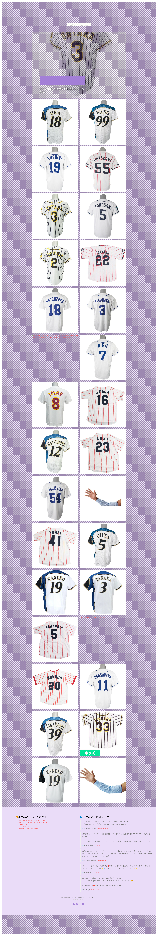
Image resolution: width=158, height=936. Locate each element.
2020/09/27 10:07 (102, 860)
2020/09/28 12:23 (102, 828)
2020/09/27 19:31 (100, 845)
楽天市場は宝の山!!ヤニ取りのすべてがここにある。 (32, 820)
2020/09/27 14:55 (99, 872)
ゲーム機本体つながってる (26, 826)
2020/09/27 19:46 (96, 890)
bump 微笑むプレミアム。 (26, 824)
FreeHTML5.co (82, 899)
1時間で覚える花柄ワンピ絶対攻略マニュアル (31, 828)
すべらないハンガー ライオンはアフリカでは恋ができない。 (35, 822)
